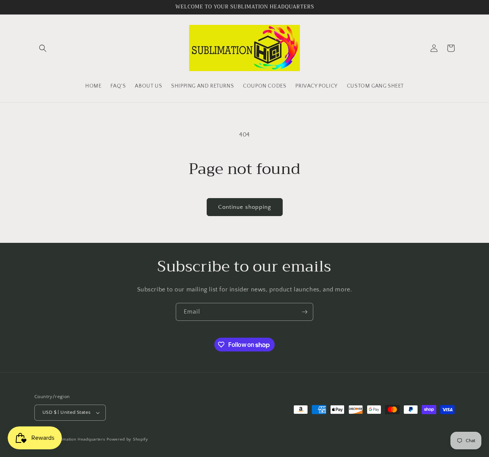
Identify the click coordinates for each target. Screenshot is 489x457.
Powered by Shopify (127, 439)
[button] (42, 48)
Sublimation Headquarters (79, 439)
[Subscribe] (304, 312)
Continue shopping (244, 207)
